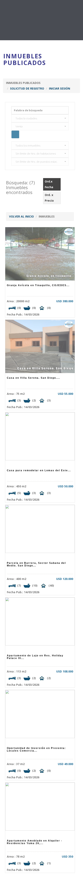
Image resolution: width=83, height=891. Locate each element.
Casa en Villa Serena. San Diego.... (33, 377)
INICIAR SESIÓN (59, 88)
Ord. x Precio (50, 197)
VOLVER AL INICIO (21, 216)
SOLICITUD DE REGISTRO (27, 88)
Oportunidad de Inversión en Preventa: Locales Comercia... (36, 749)
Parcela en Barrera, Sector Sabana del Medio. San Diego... (36, 564)
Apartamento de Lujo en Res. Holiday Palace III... (35, 657)
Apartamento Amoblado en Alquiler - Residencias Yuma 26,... (34, 842)
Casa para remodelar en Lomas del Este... (39, 470)
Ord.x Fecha (49, 184)
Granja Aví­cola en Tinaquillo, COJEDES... (38, 285)
